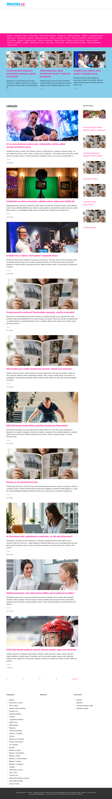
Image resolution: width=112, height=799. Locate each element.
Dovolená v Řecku (90, 179)
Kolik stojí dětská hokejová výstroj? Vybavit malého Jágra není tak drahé (41, 649)
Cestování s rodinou (20, 36)
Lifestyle (84, 36)
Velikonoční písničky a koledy (76, 42)
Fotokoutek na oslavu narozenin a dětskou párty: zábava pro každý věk (40, 201)
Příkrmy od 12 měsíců (78, 38)
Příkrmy (67, 38)
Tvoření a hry (59, 42)
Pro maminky (11, 40)
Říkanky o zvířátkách (14, 42)
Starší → (75, 679)
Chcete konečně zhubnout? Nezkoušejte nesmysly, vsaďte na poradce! (21, 73)
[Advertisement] (56, 21)
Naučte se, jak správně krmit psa (22, 482)
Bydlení (9, 36)
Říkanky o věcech (92, 40)
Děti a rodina (33, 36)
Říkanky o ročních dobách (76, 40)
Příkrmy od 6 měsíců (95, 38)
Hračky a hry (61, 36)
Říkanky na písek (30, 40)
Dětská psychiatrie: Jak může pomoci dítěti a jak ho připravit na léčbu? (40, 593)
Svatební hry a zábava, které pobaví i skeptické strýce (32, 255)
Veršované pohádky (94, 42)
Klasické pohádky (74, 36)
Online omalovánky (41, 38)
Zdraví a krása (12, 45)
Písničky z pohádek (56, 38)
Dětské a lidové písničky (47, 36)
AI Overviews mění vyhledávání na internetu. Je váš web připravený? (39, 536)
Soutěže (26, 42)
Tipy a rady (49, 42)
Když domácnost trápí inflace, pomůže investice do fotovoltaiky (37, 425)
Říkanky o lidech (59, 40)
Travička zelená (89, 227)
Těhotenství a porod (37, 42)
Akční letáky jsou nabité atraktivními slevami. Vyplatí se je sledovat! (55, 73)
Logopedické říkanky (96, 36)
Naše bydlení (21, 38)
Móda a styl (11, 38)
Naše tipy (30, 38)
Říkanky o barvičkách (45, 40)
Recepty (20, 40)
